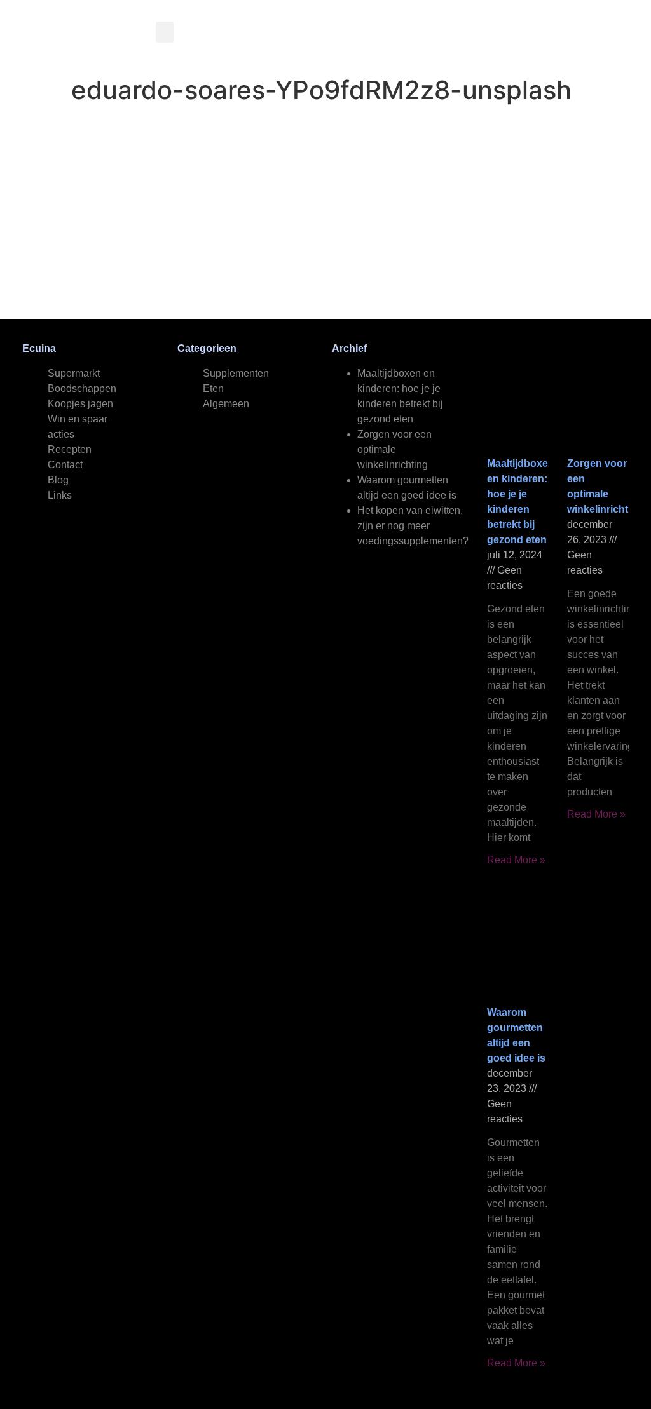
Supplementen (236, 373)
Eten (213, 388)
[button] (165, 32)
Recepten (70, 449)
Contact (65, 464)
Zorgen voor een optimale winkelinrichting (394, 449)
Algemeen (226, 403)
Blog (58, 480)
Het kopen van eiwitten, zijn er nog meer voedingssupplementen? (413, 525)
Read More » (516, 859)
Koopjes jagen (80, 403)
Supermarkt (74, 373)
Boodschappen (82, 388)
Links (60, 495)
